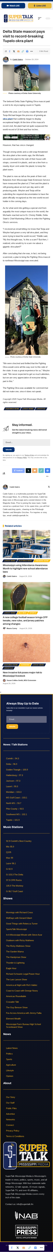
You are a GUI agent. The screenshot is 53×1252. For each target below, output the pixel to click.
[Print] (27, 51)
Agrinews (25, 665)
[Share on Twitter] (14, 51)
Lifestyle (41, 409)
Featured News (12, 409)
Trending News (42, 561)
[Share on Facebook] (10, 51)
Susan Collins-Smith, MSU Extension (21, 680)
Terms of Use (29, 455)
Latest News (27, 409)
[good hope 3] (26, 137)
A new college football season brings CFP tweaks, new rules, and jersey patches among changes (25, 620)
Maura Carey (12, 628)
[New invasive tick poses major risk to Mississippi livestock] (26, 648)
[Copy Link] (23, 51)
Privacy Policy (22, 457)
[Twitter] (49, 487)
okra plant (8, 119)
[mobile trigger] (40, 18)
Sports (33, 613)
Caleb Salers (18, 59)
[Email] (18, 51)
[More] (31, 51)
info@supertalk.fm (25, 1204)
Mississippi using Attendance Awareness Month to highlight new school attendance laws (25, 568)
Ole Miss (22, 613)
